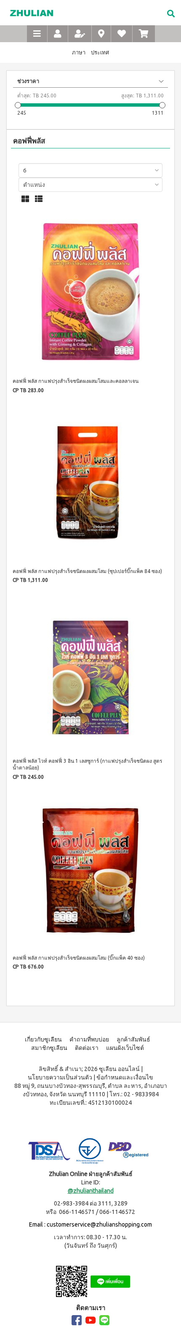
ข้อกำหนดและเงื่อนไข (124, 1077)
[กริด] (25, 198)
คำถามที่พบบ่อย (89, 1039)
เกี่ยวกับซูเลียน (43, 1039)
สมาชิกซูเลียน (49, 1047)
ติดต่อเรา (86, 1047)
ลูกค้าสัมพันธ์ (133, 1039)
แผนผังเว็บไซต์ (125, 1047)
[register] (79, 33)
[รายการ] (38, 198)
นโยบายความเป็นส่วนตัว (60, 1077)
